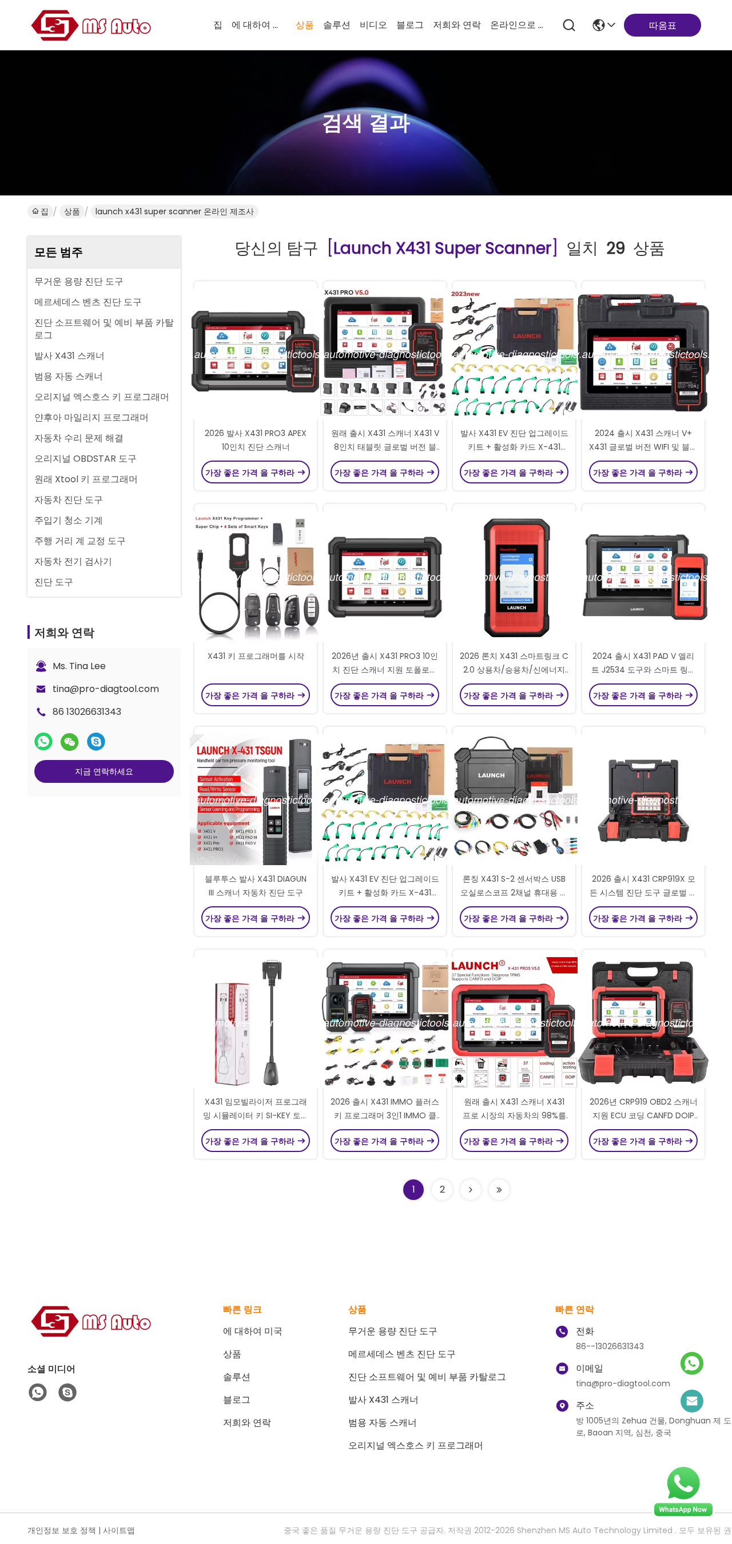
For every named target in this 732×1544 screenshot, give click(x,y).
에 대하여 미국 (259, 24)
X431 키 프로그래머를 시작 (256, 656)
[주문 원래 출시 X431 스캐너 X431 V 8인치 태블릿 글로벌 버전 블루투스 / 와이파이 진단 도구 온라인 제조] (385, 353)
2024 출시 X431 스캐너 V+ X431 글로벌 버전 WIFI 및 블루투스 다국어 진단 (643, 446)
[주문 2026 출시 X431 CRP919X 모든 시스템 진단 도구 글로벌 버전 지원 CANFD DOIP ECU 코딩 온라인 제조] (643, 799)
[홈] (90, 1335)
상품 (305, 24)
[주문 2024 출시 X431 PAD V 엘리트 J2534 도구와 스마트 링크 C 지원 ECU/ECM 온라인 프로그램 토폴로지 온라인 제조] (643, 576)
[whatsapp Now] (683, 1515)
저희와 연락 (457, 24)
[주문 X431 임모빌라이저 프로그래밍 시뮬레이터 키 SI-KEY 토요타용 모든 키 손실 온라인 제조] (255, 1022)
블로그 (410, 24)
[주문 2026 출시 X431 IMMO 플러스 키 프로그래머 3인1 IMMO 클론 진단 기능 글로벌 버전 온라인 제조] (385, 1022)
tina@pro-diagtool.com (106, 688)
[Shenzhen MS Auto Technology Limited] (90, 25)
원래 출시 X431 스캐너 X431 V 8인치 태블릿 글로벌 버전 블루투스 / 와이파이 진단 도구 (385, 446)
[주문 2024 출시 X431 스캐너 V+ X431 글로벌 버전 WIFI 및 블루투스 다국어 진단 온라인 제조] (643, 353)
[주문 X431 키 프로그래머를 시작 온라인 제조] (255, 576)
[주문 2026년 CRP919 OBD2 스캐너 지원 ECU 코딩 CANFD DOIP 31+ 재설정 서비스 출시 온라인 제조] (643, 1022)
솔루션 (337, 24)
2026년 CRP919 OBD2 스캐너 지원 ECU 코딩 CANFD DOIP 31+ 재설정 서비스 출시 (644, 1115)
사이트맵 (119, 1530)
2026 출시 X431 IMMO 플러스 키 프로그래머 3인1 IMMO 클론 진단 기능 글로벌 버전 (385, 1115)
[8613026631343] (37, 1392)
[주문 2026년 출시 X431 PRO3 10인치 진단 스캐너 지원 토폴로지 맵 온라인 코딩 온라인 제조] (385, 576)
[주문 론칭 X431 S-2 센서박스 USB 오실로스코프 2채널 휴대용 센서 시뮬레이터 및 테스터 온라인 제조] (514, 799)
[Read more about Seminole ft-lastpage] (499, 1189)
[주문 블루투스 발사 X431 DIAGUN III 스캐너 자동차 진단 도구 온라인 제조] (255, 799)
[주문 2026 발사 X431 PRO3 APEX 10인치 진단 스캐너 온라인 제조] (255, 353)
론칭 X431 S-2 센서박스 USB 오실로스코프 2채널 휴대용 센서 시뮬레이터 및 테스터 (514, 892)
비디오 (373, 24)
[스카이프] (96, 742)
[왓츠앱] (43, 742)
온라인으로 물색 (517, 24)
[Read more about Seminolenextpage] (470, 1189)
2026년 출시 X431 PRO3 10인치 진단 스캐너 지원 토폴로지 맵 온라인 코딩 (385, 669)
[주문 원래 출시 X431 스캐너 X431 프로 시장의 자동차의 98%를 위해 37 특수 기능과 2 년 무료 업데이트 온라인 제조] (514, 1022)
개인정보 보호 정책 (61, 1530)
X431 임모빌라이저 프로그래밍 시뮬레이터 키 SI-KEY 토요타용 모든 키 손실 (256, 1115)
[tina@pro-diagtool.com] (692, 1402)
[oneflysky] (67, 1392)
